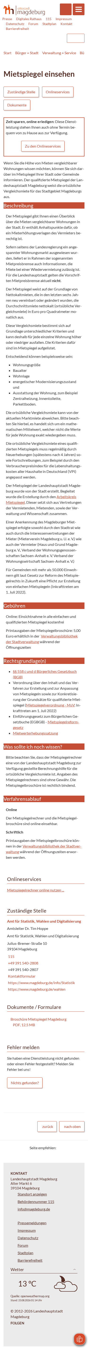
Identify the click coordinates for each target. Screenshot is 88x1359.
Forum (33, 24)
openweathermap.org (35, 1296)
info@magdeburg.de (34, 1209)
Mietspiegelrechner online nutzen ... (35, 890)
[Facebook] (67, 1147)
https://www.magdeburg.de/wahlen (36, 989)
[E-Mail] (73, 1147)
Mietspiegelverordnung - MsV (50, 705)
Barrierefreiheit (17, 29)
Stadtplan (49, 24)
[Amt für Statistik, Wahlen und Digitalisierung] (44, 955)
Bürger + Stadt (26, 53)
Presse (7, 19)
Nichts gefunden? (25, 1082)
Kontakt (66, 24)
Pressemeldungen (32, 1223)
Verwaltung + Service (59, 53)
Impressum (64, 19)
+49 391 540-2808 (22, 963)
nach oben (72, 1126)
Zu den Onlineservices (43, 146)
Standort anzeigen (32, 1194)
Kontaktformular (21, 976)
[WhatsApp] (79, 1147)
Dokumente (17, 105)
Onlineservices (58, 92)
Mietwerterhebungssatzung (35, 733)
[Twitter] (61, 1147)
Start (7, 53)
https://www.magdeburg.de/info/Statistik (41, 982)
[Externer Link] (25, 36)
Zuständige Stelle (21, 92)
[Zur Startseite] (24, 10)
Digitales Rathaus (29, 19)
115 (48, 19)
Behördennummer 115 (36, 1201)
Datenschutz (15, 24)
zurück (47, 1126)
